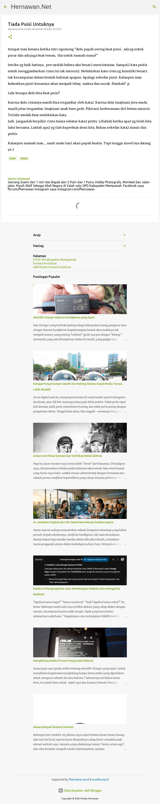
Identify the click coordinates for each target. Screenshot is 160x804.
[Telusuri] (154, 7)
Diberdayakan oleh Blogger (82, 790)
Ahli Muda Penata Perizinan (52, 267)
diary (12, 158)
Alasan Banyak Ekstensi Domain (53, 727)
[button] (10, 37)
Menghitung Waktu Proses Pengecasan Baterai (63, 660)
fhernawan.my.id (79, 779)
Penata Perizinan (45, 263)
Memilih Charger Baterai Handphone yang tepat (64, 317)
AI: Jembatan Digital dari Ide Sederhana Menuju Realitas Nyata (73, 522)
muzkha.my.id (100, 779)
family (24, 158)
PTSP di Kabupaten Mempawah (54, 259)
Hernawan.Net (31, 6)
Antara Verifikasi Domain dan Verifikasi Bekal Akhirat (67, 455)
